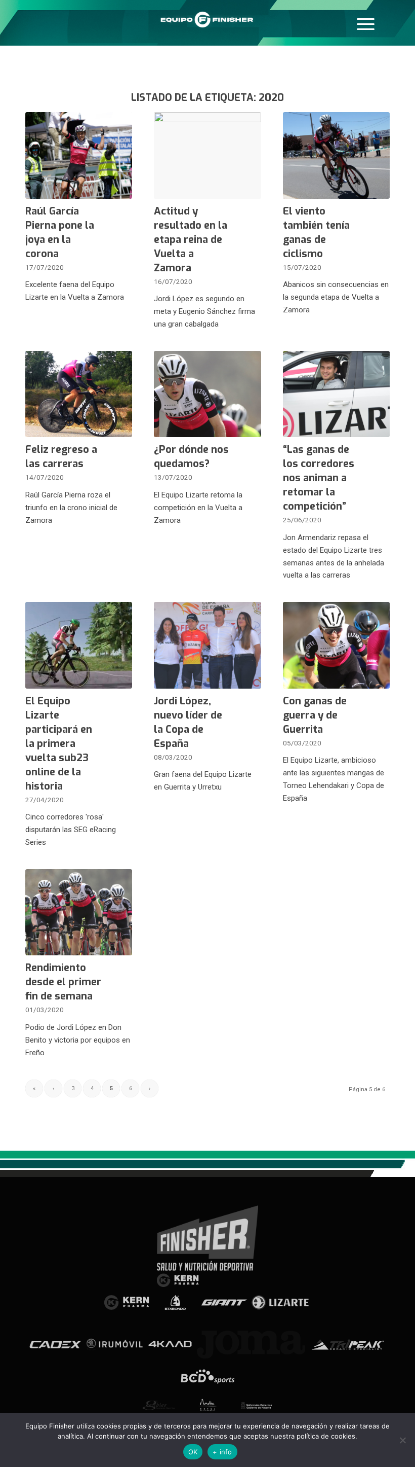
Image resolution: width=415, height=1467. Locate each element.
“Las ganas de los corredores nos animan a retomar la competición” (318, 478)
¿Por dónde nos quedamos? (191, 457)
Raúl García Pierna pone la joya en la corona (59, 232)
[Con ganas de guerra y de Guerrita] (336, 645)
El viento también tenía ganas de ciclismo (316, 232)
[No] (402, 1440)
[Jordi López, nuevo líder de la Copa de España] (207, 645)
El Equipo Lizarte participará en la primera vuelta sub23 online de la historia (58, 743)
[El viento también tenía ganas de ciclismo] (336, 155)
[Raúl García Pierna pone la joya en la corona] (78, 155)
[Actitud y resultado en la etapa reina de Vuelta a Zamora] (207, 155)
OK (193, 1452)
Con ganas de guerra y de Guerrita (315, 715)
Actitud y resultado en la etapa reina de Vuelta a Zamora (190, 239)
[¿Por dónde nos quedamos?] (207, 394)
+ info (222, 1452)
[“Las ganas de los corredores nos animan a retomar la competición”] (336, 394)
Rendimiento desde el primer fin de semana (63, 982)
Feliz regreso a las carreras (61, 457)
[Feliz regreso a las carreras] (78, 394)
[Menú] (366, 23)
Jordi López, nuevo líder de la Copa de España (188, 722)
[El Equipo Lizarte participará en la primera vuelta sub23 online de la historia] (78, 645)
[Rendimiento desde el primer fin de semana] (78, 912)
